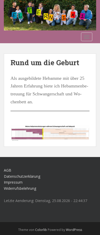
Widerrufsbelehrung (20, 188)
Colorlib (41, 230)
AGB (7, 170)
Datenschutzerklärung (22, 176)
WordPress (74, 230)
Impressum (13, 182)
